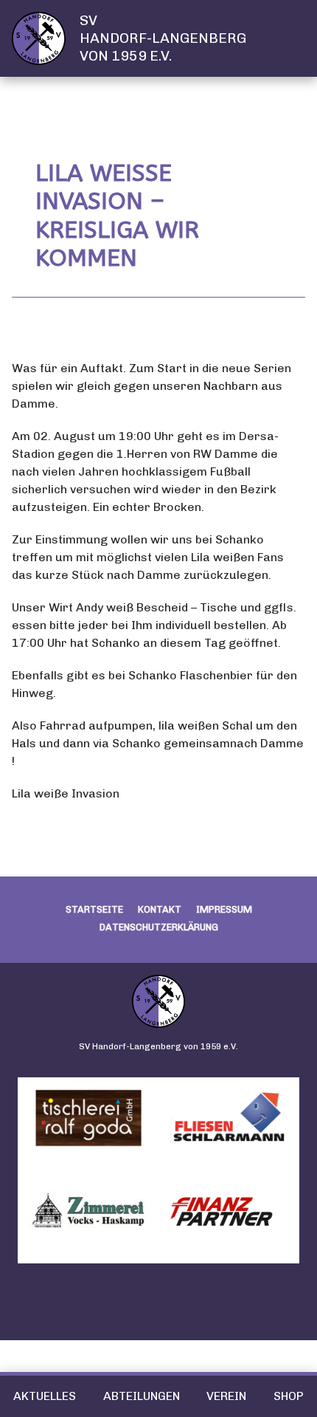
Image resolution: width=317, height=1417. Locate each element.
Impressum (224, 909)
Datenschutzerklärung (159, 927)
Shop (289, 1396)
